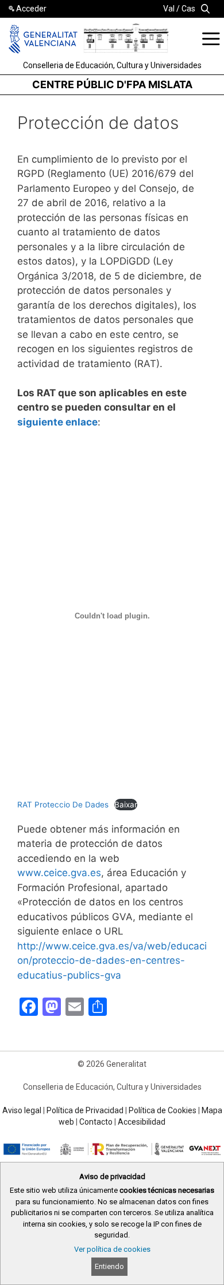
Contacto (96, 1121)
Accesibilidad (141, 1121)
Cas (188, 8)
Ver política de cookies (112, 1249)
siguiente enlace (57, 422)
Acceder (31, 8)
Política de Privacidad (85, 1110)
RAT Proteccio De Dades (63, 804)
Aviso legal (21, 1110)
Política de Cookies (162, 1110)
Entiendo (109, 1266)
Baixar (125, 804)
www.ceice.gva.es (59, 872)
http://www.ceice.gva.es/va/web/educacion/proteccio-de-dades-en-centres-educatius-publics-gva (112, 960)
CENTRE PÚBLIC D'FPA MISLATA (112, 84)
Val (169, 8)
